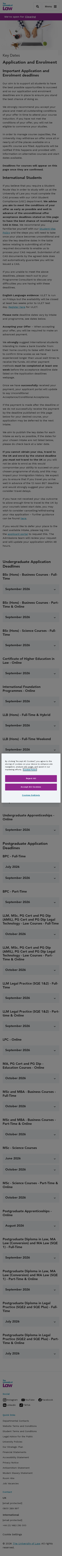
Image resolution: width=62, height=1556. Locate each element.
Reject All (31, 778)
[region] (30, 778)
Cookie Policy (30, 769)
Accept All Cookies (31, 787)
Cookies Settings (31, 795)
